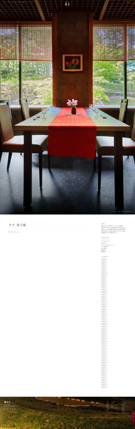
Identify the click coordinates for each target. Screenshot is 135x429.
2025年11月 (103, 274)
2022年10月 (103, 324)
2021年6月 (103, 351)
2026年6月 (103, 262)
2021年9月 (103, 346)
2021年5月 (103, 353)
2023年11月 (103, 304)
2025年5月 (103, 284)
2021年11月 (103, 343)
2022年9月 (103, 326)
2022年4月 (103, 335)
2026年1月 (103, 270)
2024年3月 (103, 297)
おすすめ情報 (104, 246)
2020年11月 (103, 363)
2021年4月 (103, 355)
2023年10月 (103, 306)
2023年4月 (103, 316)
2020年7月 (103, 370)
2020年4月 (103, 375)
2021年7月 (103, 350)
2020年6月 (103, 372)
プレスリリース (104, 239)
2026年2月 (103, 268)
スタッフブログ (104, 241)
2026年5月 (103, 263)
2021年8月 (103, 348)
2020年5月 (103, 373)
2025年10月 (103, 275)
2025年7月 (103, 280)
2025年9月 (103, 277)
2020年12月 (103, 362)
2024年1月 (103, 301)
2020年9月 (103, 367)
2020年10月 (103, 365)
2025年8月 (103, 279)
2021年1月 (103, 360)
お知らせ (103, 243)
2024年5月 (103, 296)
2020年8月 (103, 368)
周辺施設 (103, 250)
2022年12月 (103, 321)
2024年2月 (103, 299)
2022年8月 (103, 328)
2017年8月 (103, 387)
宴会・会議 (103, 248)
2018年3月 (103, 380)
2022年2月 (103, 338)
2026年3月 (103, 267)
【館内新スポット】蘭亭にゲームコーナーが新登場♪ (112, 225)
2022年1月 (103, 340)
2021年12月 (103, 341)
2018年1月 (103, 382)
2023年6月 (103, 313)
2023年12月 (103, 302)
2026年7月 (103, 260)
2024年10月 (103, 292)
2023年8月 (103, 309)
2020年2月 (103, 379)
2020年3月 (103, 377)
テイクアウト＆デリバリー (106, 244)
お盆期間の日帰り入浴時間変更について (109, 232)
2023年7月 (103, 311)
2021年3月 (103, 357)
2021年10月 (103, 345)
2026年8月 (103, 258)
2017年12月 (103, 384)
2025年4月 (103, 285)
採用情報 (103, 251)
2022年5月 (103, 333)
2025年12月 (103, 272)
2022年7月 (103, 329)
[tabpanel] (67, 107)
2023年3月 (103, 318)
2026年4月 (103, 265)
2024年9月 (103, 294)
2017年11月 (103, 385)
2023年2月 (103, 319)
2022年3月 (103, 336)
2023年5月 (103, 314)
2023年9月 (103, 307)
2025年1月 (103, 287)
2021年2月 (103, 358)
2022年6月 (103, 331)
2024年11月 (103, 291)
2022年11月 (103, 323)
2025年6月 (103, 282)
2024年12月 (103, 289)
